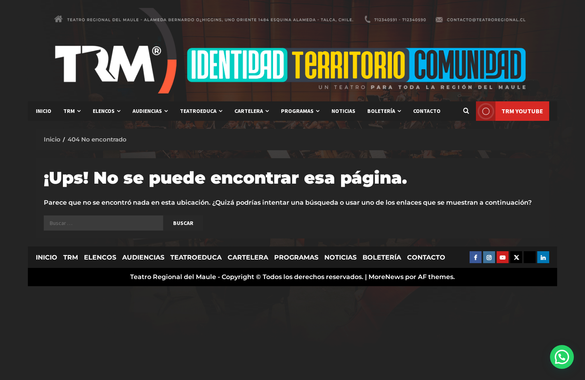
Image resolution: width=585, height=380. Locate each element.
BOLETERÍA (381, 110)
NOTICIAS (343, 110)
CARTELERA (248, 110)
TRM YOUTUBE (522, 111)
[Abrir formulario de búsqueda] (466, 111)
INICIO (43, 110)
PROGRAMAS (297, 110)
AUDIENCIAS (147, 110)
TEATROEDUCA (198, 110)
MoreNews (386, 277)
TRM (69, 110)
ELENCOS (104, 110)
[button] (562, 357)
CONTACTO (427, 110)
